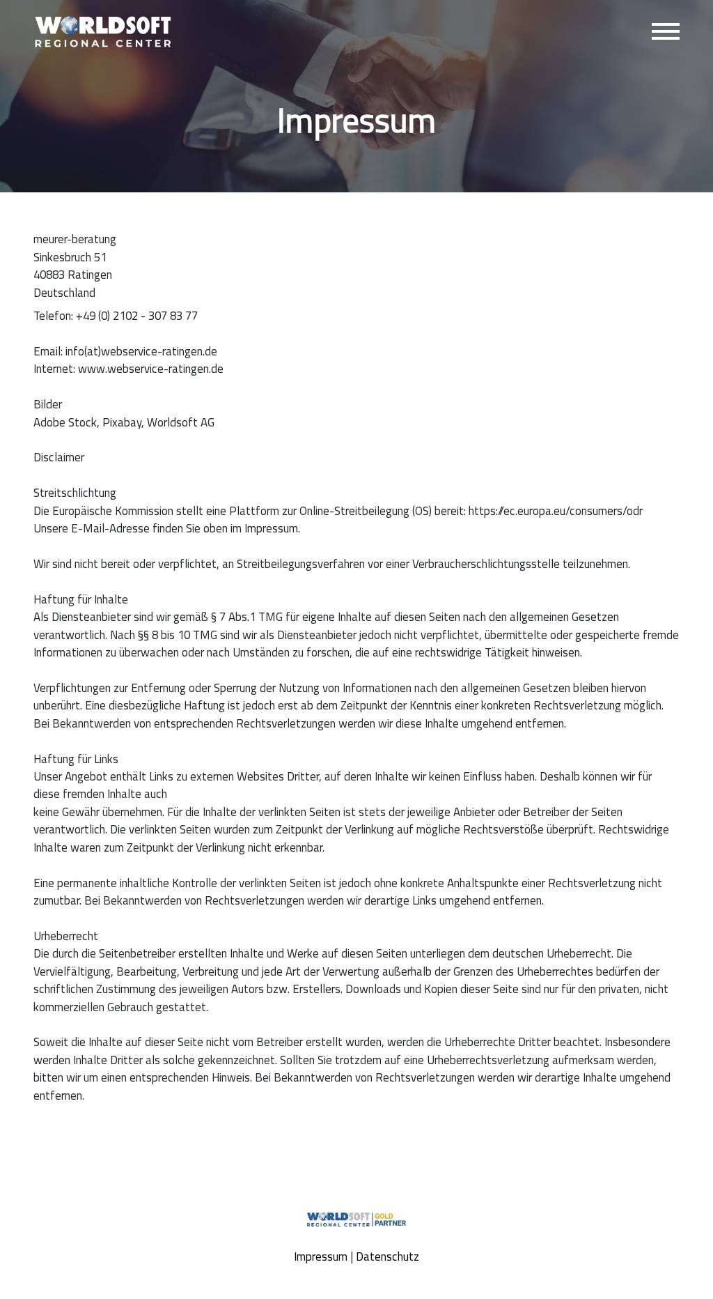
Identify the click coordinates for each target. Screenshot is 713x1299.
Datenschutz (387, 1256)
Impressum (320, 1256)
